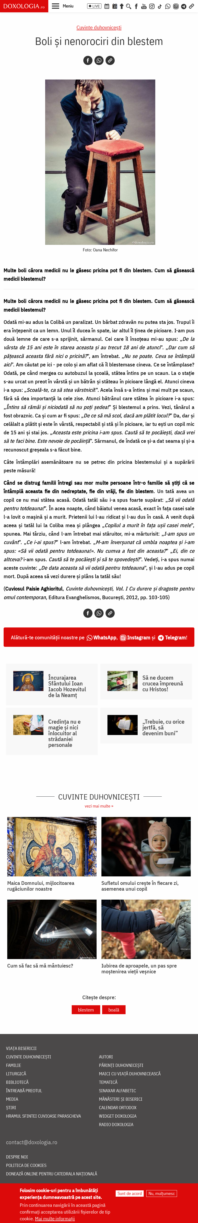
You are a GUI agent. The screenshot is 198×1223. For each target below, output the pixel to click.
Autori (106, 1057)
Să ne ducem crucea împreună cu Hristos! (162, 683)
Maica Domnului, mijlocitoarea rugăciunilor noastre (40, 886)
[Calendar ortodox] (106, 5)
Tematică (108, 1082)
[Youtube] (144, 5)
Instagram (138, 637)
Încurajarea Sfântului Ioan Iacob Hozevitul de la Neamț (67, 686)
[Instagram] (151, 5)
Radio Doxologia (116, 1124)
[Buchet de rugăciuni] (121, 5)
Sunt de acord (130, 1193)
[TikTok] (159, 5)
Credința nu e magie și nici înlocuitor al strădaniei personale (64, 733)
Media (12, 1099)
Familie (13, 1065)
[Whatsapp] (99, 60)
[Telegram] (184, 5)
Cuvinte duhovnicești (99, 27)
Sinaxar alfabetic (117, 1090)
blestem (86, 1009)
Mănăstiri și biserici (120, 1099)
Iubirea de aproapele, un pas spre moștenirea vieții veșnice (139, 968)
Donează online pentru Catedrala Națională (51, 1174)
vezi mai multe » (99, 806)
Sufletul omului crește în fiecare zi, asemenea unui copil (140, 886)
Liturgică (16, 1074)
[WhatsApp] (167, 5)
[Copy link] (110, 60)
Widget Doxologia (117, 1116)
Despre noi (17, 1157)
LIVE (96, 6)
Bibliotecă (17, 1082)
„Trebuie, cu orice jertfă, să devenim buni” (163, 727)
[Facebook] (136, 5)
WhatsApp (104, 637)
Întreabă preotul (24, 1090)
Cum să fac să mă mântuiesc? (40, 965)
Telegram (175, 637)
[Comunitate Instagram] (175, 5)
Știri (11, 1107)
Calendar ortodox (117, 1107)
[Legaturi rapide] (191, 5)
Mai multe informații (55, 1218)
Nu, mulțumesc (161, 1193)
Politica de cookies (26, 1165)
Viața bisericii (21, 1048)
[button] (62, 6)
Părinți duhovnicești (121, 1065)
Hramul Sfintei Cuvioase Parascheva (43, 1116)
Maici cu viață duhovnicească (130, 1074)
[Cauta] (128, 5)
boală (113, 1009)
